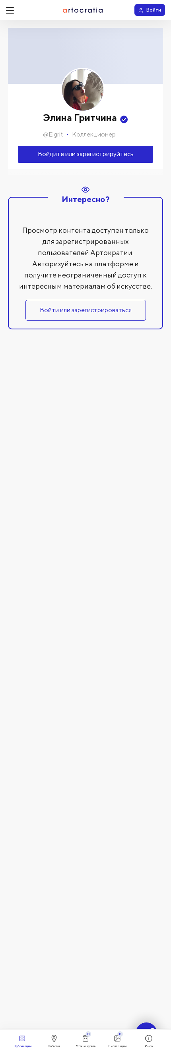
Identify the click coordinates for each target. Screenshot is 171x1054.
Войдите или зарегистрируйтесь (86, 154)
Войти (153, 10)
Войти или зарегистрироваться (86, 310)
